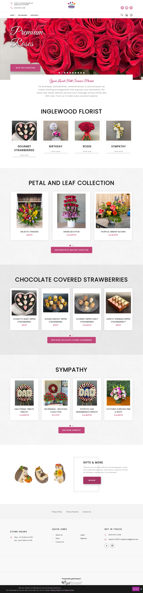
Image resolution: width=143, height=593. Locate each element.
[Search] (122, 14)
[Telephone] (12, 7)
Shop (12, 15)
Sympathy (118, 146)
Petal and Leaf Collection (71, 183)
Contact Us (87, 512)
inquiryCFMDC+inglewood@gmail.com (123, 539)
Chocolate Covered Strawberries (71, 280)
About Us (59, 535)
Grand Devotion (71, 231)
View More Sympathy (71, 430)
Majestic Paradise (30, 231)
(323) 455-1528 (19, 8)
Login (82, 535)
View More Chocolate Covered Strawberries (71, 340)
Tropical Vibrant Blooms (113, 231)
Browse (92, 480)
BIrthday (55, 146)
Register (83, 538)
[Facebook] (122, 7)
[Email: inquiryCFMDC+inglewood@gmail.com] (131, 7)
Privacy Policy (57, 512)
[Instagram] (126, 7)
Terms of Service (72, 512)
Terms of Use (69, 590)
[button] (59, 73)
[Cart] (126, 15)
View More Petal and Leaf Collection (71, 250)
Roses (87, 146)
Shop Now (24, 155)
